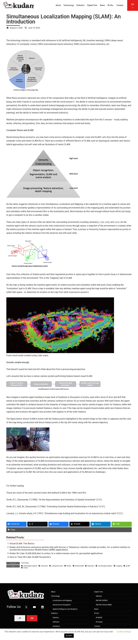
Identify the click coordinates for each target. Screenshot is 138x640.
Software (56, 622)
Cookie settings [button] (124, 631)
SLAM (128, 566)
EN (132, 4)
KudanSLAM (79, 566)
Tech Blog (25, 563)
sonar (117, 222)
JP (19, 618)
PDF (99, 499)
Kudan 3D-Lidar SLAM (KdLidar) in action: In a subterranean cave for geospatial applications (56, 553)
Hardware (56, 626)
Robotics (54, 613)
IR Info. (96, 613)
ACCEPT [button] (69, 636)
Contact (97, 626)
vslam (25, 568)
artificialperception (30, 566)
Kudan (69, 566)
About (53, 592)
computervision (57, 566)
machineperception (105, 566)
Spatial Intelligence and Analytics (65, 609)
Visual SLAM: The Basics (22, 543)
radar (107, 222)
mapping (119, 566)
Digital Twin (98, 592)
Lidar (101, 222)
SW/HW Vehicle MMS (104, 605)
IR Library (99, 622)
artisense (44, 566)
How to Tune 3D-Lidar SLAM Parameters (30, 557)
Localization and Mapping (62, 600)
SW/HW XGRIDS (102, 600)
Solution (56, 618)
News (96, 609)
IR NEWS (99, 618)
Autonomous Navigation (62, 605)
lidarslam (90, 566)
